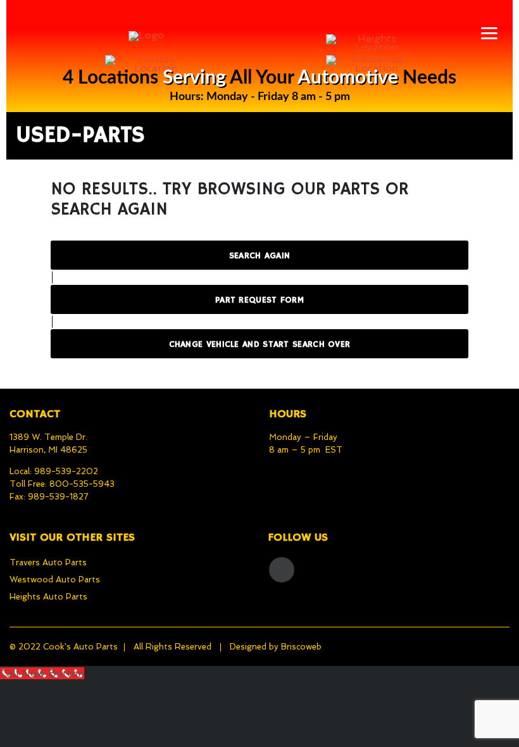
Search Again (260, 255)
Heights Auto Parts (48, 596)
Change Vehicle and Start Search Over (260, 344)
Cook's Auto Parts (80, 646)
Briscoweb (301, 646)
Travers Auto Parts (48, 562)
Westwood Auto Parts (54, 579)
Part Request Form (259, 300)
